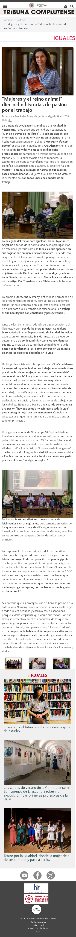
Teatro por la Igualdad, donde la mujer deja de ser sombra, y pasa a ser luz (36, 858)
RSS (38, 931)
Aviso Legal (38, 925)
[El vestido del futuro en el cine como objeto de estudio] (37, 701)
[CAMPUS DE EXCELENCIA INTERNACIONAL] (36, 898)
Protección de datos (38, 928)
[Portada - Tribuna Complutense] (39, 11)
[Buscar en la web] (72, 6)
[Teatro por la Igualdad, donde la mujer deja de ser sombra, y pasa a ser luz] (37, 830)
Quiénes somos (38, 922)
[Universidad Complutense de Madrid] (38, 5)
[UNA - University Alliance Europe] (36, 909)
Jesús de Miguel (47, 116)
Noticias (21, 20)
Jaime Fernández (17, 116)
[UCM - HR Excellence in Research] (36, 888)
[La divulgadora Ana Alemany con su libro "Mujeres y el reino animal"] (37, 71)
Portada (7, 20)
